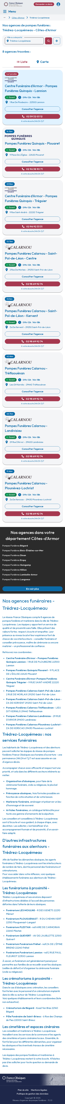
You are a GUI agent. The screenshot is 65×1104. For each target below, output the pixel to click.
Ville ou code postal (14, 37)
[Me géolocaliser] (56, 40)
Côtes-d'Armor (18, 18)
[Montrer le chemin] (4, 17)
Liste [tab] (24, 62)
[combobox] (25, 40)
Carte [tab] (44, 62)
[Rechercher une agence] (48, 40)
